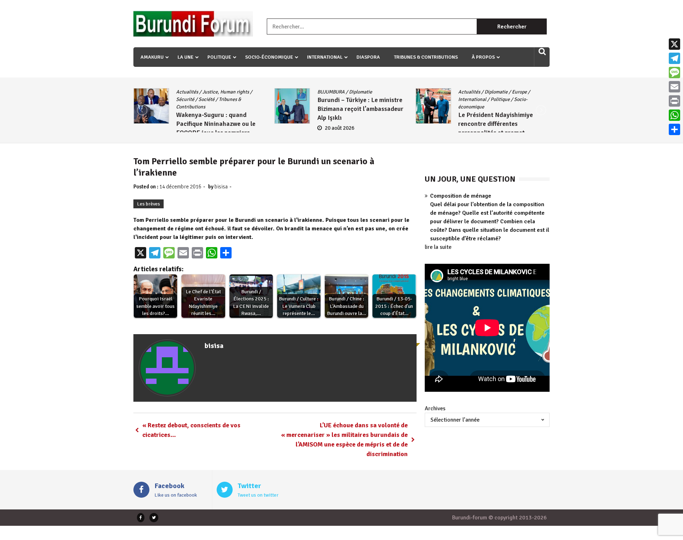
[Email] (674, 87)
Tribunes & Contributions (426, 57)
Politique (219, 57)
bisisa (221, 186)
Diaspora (368, 57)
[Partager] (674, 129)
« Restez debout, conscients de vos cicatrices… (191, 430)
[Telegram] (674, 58)
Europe (519, 92)
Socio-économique (269, 57)
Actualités (187, 92)
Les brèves (148, 204)
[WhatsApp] (674, 115)
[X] (674, 44)
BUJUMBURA (331, 92)
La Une (186, 57)
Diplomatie (360, 92)
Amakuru (152, 57)
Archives (435, 408)
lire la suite (438, 247)
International (325, 57)
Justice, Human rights (225, 92)
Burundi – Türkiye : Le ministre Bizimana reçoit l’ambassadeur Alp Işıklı (360, 109)
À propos (483, 57)
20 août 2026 (339, 128)
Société (206, 99)
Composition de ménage (460, 195)
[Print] (674, 101)
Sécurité (185, 99)
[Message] (674, 72)
